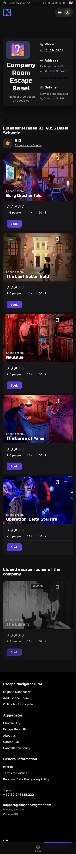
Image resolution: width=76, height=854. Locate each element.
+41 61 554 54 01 (51, 50)
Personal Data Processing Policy (26, 779)
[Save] (57, 158)
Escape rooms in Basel (54, 77)
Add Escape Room (16, 698)
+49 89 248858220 (53, 2)
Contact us (11, 742)
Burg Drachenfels (24, 195)
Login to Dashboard (17, 692)
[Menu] (64, 12)
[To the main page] (7, 12)
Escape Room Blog (16, 729)
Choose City (11, 723)
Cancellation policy (16, 748)
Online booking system (19, 704)
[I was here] (66, 158)
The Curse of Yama (25, 438)
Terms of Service (15, 773)
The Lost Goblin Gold (27, 276)
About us (9, 735)
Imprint (8, 767)
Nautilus (15, 357)
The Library (17, 624)
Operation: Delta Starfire (31, 519)
